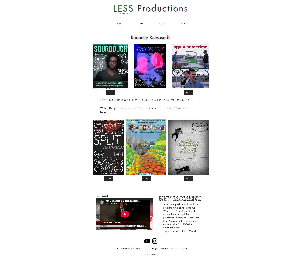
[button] (140, 24)
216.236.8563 (182, 249)
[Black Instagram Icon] (154, 241)
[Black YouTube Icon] (147, 241)
